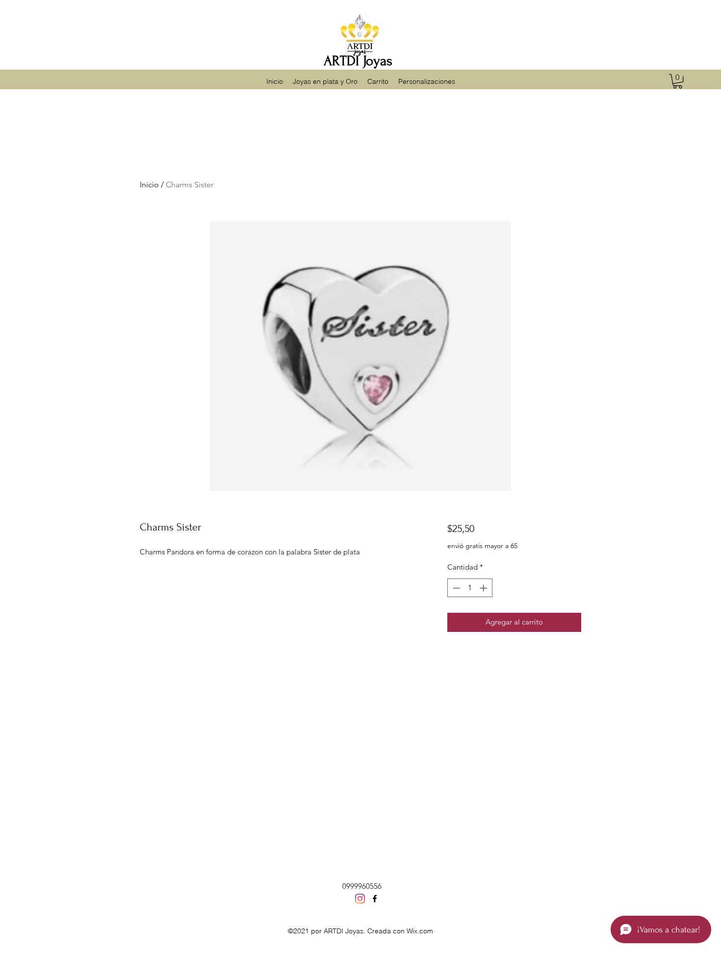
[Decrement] (455, 588)
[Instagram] (360, 898)
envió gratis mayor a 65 (482, 545)
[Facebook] (375, 898)
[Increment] (484, 588)
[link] (677, 81)
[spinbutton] (470, 588)
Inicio (149, 184)
